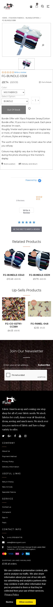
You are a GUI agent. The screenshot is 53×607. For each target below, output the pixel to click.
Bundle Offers (32, 18)
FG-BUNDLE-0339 (39, 275)
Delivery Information (10, 467)
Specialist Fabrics (9, 492)
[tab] (26, 210)
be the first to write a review (26, 229)
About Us (6, 451)
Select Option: (9, 96)
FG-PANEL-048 (39, 323)
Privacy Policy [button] (12, 594)
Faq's (4, 522)
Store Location (9, 164)
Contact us (6, 507)
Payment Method (9, 456)
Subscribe (44, 365)
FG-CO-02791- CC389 (13, 325)
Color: (4, 87)
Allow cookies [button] (26, 602)
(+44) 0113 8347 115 (14, 537)
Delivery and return (29, 164)
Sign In (5, 517)
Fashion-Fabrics (16, 18)
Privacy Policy (8, 461)
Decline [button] (9, 602)
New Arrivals (7, 487)
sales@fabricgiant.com (16, 542)
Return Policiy (8, 482)
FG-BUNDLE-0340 (13, 275)
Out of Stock (13, 110)
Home (4, 18)
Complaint (6, 512)
